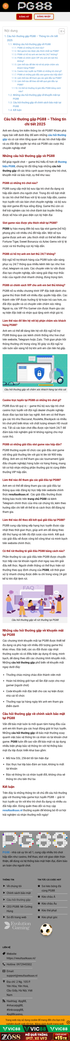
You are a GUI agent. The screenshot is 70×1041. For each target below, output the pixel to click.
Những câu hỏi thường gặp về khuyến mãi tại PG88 (36, 97)
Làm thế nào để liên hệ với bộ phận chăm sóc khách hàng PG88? (38, 66)
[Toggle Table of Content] (60, 31)
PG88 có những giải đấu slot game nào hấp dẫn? (39, 74)
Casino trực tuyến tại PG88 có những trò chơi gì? (39, 71)
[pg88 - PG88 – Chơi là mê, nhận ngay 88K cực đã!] (35, 6)
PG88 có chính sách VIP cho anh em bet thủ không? (37, 60)
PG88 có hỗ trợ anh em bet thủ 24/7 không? (37, 54)
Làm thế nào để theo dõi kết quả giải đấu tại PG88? (37, 83)
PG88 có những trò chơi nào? (30, 48)
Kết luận (17, 110)
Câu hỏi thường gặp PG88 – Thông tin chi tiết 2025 (32, 38)
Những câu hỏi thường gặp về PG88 (32, 44)
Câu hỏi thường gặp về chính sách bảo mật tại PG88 (37, 104)
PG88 (6, 852)
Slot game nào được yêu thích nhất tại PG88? (38, 51)
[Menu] (5, 6)
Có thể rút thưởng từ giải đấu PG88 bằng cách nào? (40, 90)
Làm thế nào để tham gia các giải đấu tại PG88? (39, 78)
